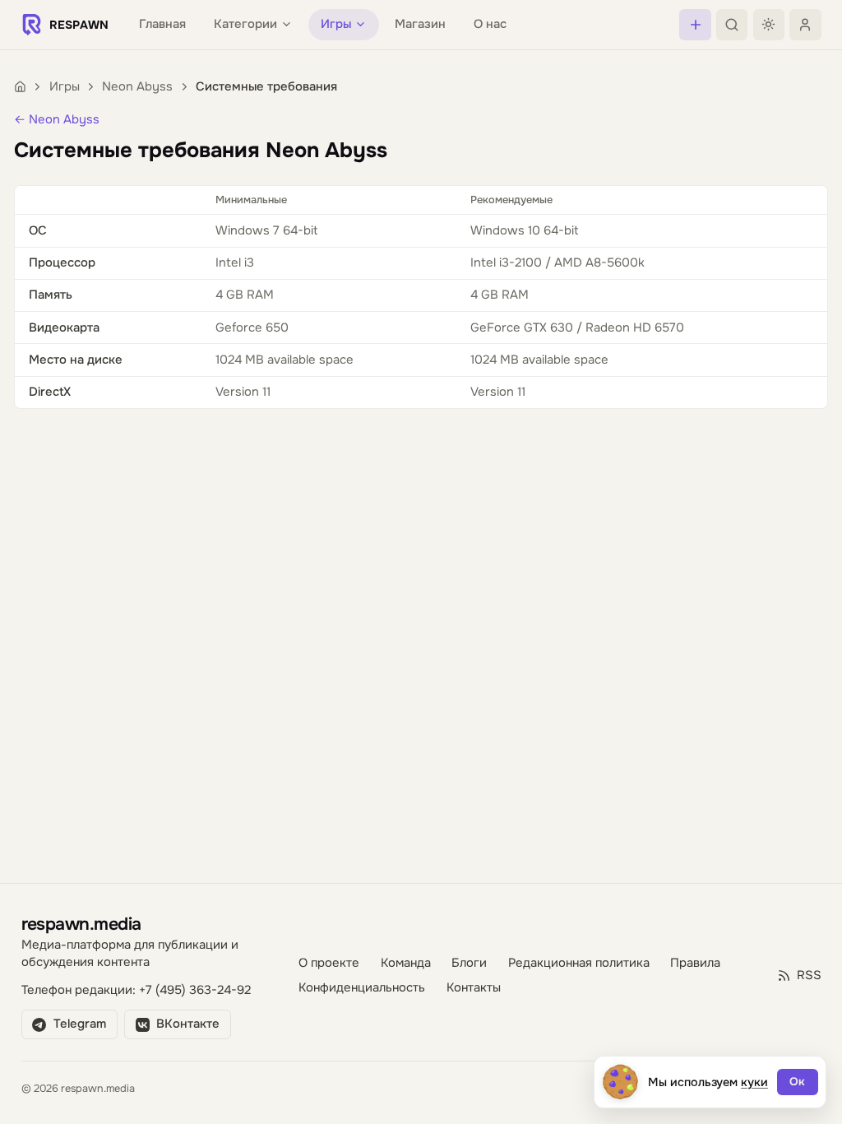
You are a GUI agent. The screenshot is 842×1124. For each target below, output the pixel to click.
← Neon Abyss (56, 120)
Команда (406, 963)
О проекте (328, 963)
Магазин (420, 24)
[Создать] (694, 24)
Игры (64, 87)
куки (754, 1082)
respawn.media (81, 924)
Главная (162, 24)
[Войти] (805, 24)
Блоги (469, 963)
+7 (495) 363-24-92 (195, 990)
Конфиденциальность (361, 988)
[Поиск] (731, 24)
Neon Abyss (137, 87)
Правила (695, 963)
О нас (490, 24)
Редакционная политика (579, 963)
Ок (797, 1082)
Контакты (473, 988)
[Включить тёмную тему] (768, 24)
